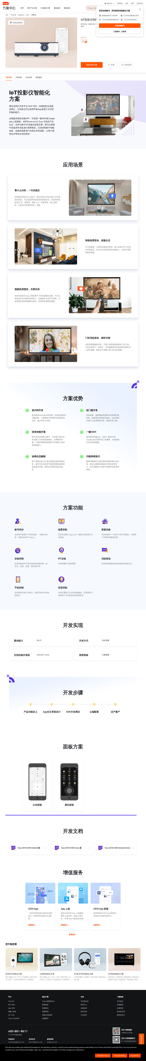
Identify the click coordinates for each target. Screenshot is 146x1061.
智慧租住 (45, 1008)
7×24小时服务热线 (15, 1035)
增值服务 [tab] (39, 77)
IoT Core (11, 1015)
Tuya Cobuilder (14, 1018)
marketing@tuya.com (16, 1042)
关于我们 (120, 1001)
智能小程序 (12, 1011)
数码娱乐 (21, 15)
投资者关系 (121, 1011)
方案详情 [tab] (8, 77)
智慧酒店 (45, 1005)
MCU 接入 (12, 1005)
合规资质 (120, 1008)
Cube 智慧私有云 (48, 1001)
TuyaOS (11, 1001)
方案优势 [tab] (19, 77)
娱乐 (27, 15)
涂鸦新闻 (120, 1005)
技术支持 (84, 1011)
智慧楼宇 (45, 1018)
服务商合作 (121, 1015)
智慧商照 (45, 1011)
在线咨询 (84, 1008)
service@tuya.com (36, 1042)
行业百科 (84, 1015)
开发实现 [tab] (29, 77)
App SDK (11, 1008)
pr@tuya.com (52, 1042)
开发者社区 (85, 1001)
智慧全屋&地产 (47, 1015)
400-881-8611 (18, 1031)
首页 (6, 15)
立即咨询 (128, 65)
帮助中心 (84, 1005)
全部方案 (13, 15)
